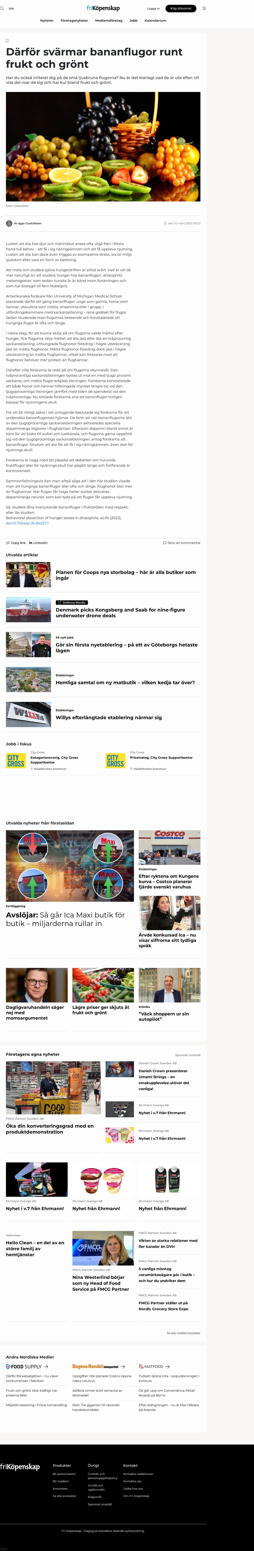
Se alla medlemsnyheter (183, 1333)
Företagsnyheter (74, 20)
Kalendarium (155, 20)
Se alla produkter (64, 1496)
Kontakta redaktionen (138, 1474)
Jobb (134, 20)
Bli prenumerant (64, 1474)
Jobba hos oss (133, 1488)
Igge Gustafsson (30, 223)
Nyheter (47, 20)
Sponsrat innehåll (100, 1504)
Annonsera (60, 1488)
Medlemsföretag (108, 20)
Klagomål (94, 1497)
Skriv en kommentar (184, 543)
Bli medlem (61, 1481)
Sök (11, 8)
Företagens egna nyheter (33, 1054)
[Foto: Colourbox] (103, 146)
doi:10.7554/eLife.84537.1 (27, 523)
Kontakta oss (132, 1481)
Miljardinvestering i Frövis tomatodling (36, 1405)
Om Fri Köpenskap (136, 1496)
